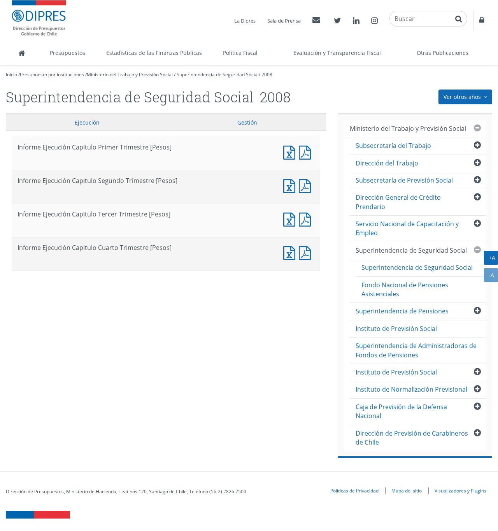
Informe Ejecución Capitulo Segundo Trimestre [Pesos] (291, 185)
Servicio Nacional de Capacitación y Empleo (407, 228)
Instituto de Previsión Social (396, 328)
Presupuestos (67, 52)
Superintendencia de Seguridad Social (218, 74)
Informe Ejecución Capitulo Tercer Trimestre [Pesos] (291, 218)
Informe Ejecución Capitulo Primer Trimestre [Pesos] (291, 151)
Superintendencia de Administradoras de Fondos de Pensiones (416, 350)
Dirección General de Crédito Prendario (398, 202)
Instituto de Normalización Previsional (411, 389)
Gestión (247, 122)
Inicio (11, 74)
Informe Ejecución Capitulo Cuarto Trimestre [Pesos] (291, 252)
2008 (266, 74)
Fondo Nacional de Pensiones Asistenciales (404, 289)
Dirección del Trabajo (387, 163)
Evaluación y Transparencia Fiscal (337, 52)
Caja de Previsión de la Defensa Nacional (401, 411)
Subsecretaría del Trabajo (393, 145)
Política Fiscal (240, 52)
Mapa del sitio (406, 490)
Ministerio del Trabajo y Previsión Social (130, 74)
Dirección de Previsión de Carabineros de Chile (412, 438)
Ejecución (87, 122)
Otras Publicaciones (442, 52)
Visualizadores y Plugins (460, 490)
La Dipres (245, 20)
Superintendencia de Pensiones (402, 311)
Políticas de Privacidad (354, 490)
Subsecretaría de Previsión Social (404, 180)
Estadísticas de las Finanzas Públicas (154, 52)
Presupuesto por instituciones (52, 74)
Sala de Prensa (284, 20)
